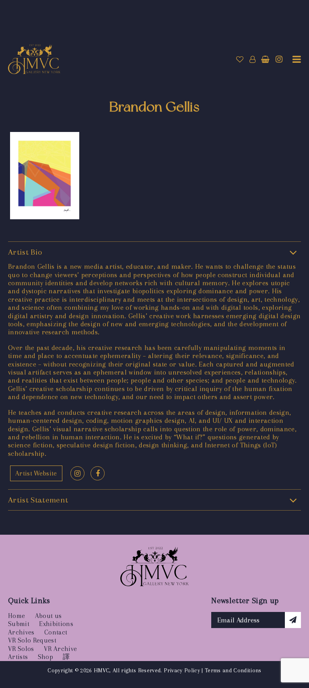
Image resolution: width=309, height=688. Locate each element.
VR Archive (60, 649)
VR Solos (21, 649)
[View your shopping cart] (265, 60)
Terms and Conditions (233, 670)
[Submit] (293, 620)
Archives (21, 632)
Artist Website (36, 473)
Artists (18, 657)
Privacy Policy (182, 670)
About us (48, 616)
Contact (55, 632)
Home (16, 616)
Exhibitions (56, 624)
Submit (18, 624)
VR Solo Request (32, 640)
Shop (45, 657)
